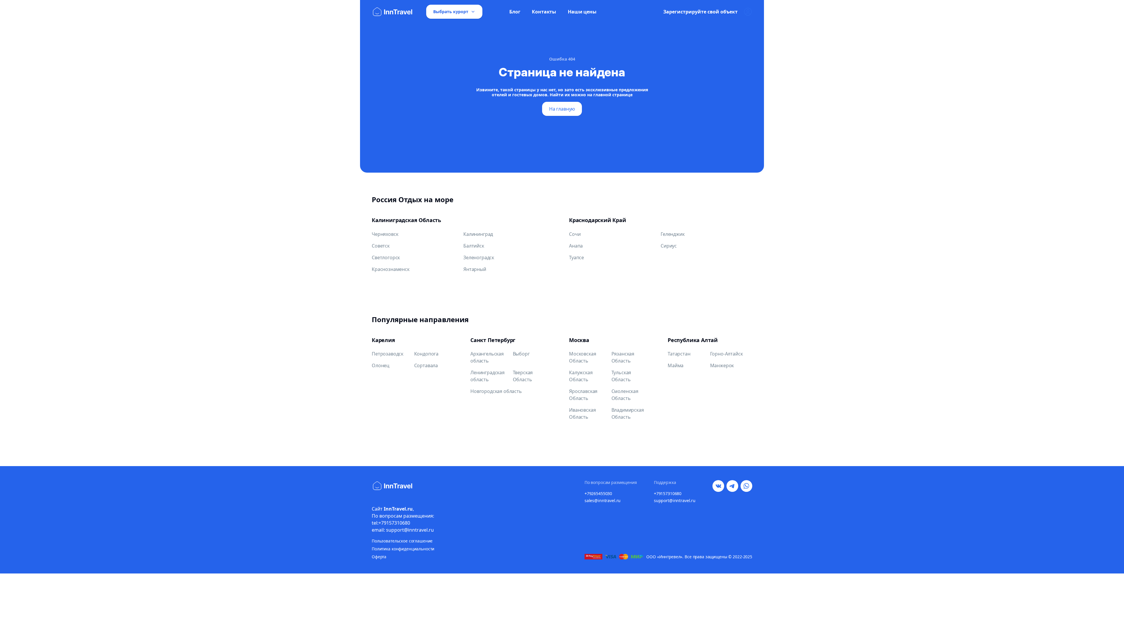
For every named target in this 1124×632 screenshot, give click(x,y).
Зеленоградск (478, 257)
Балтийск (473, 246)
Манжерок (722, 365)
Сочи (574, 234)
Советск (381, 246)
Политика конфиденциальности (403, 549)
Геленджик (673, 234)
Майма (675, 365)
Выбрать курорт (450, 11)
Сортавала (426, 365)
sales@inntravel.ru (603, 500)
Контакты (544, 11)
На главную (562, 109)
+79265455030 (598, 493)
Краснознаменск (390, 269)
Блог (514, 11)
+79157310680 (667, 493)
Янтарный (474, 269)
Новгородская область (496, 391)
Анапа (576, 246)
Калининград (478, 234)
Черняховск (385, 234)
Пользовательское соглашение (402, 541)
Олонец (380, 365)
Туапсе (576, 257)
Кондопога (426, 354)
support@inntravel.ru (674, 500)
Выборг (521, 354)
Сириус (669, 246)
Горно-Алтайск (726, 354)
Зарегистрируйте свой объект (700, 11)
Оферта (379, 556)
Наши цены (582, 11)
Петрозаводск (387, 354)
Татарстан (679, 354)
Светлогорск (386, 257)
